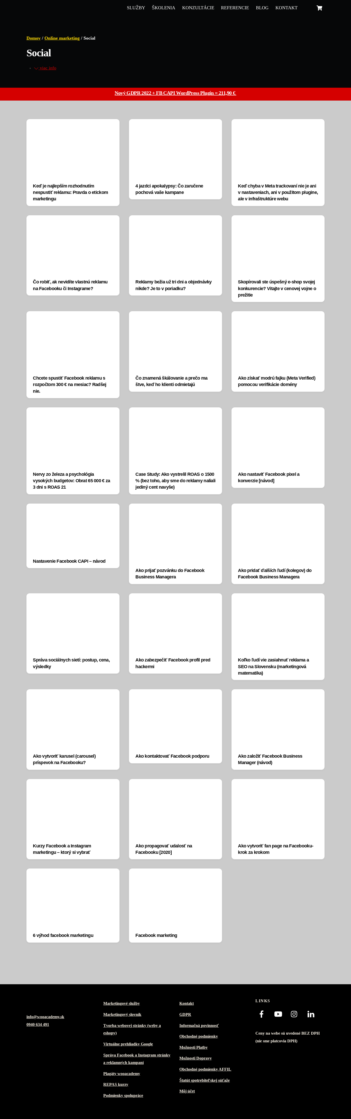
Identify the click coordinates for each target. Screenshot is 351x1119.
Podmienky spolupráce (123, 1095)
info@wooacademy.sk (45, 1017)
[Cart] (319, 8)
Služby (136, 7)
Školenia (163, 7)
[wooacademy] (49, 7)
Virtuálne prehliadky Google (128, 1044)
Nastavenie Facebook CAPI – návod (69, 561)
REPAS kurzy (115, 1084)
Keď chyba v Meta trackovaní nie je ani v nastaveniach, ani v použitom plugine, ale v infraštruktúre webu (278, 192)
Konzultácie (198, 7)
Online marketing (62, 38)
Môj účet (187, 1091)
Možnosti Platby (193, 1047)
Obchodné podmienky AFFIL (205, 1069)
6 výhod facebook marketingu (63, 935)
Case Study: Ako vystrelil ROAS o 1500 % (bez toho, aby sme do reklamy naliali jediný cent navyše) (175, 481)
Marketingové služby (121, 1003)
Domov (33, 38)
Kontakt (286, 7)
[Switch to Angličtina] (306, 7)
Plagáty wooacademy (121, 1073)
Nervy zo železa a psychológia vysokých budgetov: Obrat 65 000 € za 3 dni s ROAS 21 (71, 481)
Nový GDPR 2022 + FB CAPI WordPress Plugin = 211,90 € (175, 93)
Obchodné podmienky (198, 1036)
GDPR (185, 1014)
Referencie (235, 7)
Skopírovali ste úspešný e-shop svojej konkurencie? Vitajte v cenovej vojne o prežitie (277, 288)
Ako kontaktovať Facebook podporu (172, 756)
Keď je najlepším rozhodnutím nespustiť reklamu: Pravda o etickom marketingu (70, 192)
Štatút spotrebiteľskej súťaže (204, 1080)
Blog (262, 7)
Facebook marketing (156, 935)
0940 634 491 (37, 1024)
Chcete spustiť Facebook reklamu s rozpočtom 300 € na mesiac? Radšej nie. (69, 384)
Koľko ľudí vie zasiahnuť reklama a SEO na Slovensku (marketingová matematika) (273, 666)
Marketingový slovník (122, 1014)
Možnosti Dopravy (195, 1058)
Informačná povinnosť (199, 1025)
